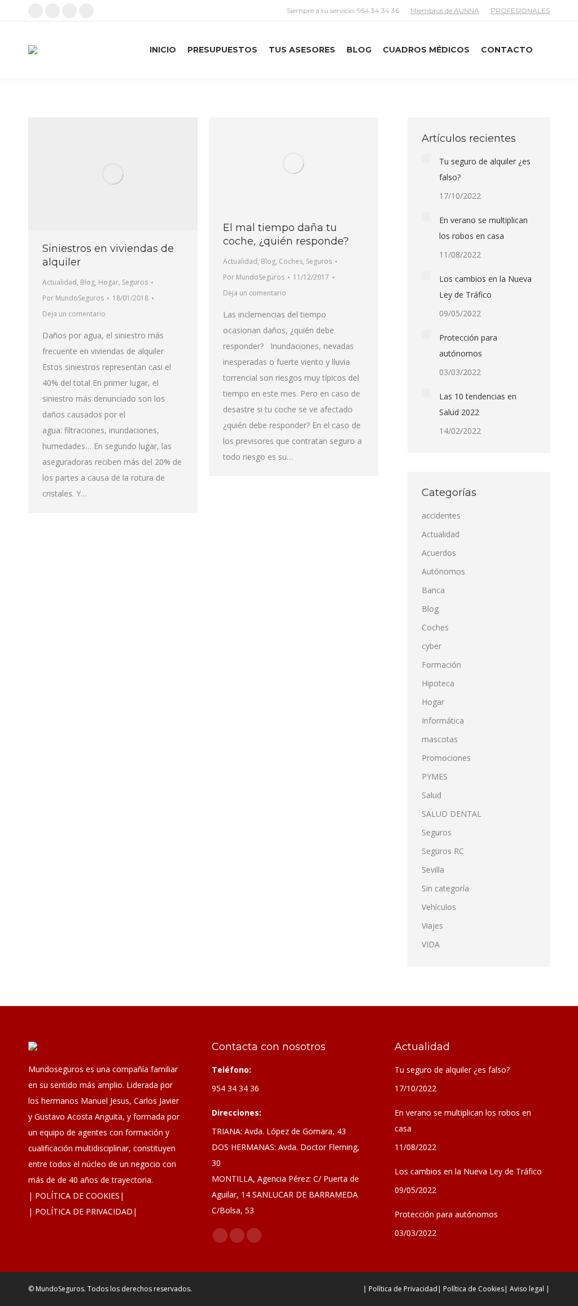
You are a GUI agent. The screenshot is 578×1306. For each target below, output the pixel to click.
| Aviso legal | (527, 1289)
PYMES (435, 776)
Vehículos (439, 907)
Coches (291, 261)
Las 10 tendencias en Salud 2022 (477, 404)
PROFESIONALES (520, 10)
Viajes (432, 925)
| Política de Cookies (470, 1289)
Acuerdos (439, 552)
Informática (443, 720)
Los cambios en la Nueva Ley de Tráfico (485, 286)
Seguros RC (443, 851)
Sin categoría (445, 888)
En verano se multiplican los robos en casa (483, 228)
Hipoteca (438, 683)
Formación (441, 664)
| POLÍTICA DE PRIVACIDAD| (82, 1211)
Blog (87, 282)
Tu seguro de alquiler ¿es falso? (485, 169)
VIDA (431, 944)
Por (73, 298)
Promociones (446, 757)
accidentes (441, 515)
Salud (431, 795)
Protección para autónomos (468, 345)
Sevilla (433, 869)
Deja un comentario (74, 314)
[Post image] (426, 158)
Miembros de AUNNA (444, 10)
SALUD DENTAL (451, 813)
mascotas (440, 739)
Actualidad (59, 282)
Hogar (108, 282)
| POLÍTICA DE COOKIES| (76, 1195)
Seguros (135, 282)
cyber (431, 646)
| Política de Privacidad (400, 1289)
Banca (433, 590)
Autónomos (443, 571)
